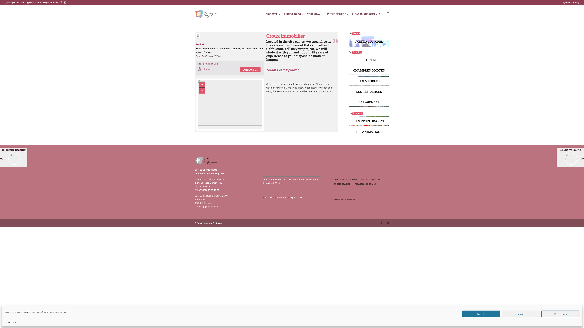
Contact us (250, 69)
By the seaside (336, 14)
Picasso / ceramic (365, 184)
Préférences (560, 314)
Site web (207, 69)
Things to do (292, 14)
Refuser (521, 314)
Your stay (313, 14)
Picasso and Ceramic (366, 14)
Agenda (566, 3)
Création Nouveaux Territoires (208, 223)
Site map (281, 197)
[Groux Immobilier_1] (198, 36)
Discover (272, 14)
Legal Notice (296, 197)
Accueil (269, 197)
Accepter (481, 314)
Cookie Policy (10, 322)
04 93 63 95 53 (210, 63)
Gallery (576, 3)
